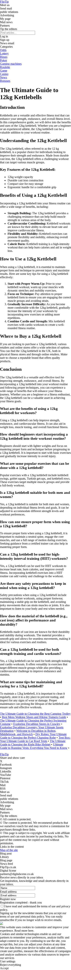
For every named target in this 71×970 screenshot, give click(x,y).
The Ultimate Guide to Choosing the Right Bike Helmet (33, 742)
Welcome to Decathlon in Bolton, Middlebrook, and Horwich (28, 732)
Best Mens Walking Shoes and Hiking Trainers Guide (34, 717)
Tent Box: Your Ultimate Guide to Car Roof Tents (35, 739)
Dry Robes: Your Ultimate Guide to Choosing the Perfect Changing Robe (33, 736)
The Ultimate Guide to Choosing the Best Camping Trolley (35, 713)
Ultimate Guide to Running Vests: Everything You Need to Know (33, 746)
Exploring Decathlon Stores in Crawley (36, 724)
